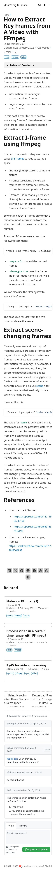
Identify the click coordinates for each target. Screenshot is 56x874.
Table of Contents (22, 65)
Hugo (40, 866)
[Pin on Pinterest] (28, 570)
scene (39, 386)
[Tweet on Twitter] (15, 570)
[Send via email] (40, 570)
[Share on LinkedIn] (9, 570)
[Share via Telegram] (28, 577)
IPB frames (17, 158)
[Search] (39, 5)
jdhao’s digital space (16, 5)
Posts (6, 14)
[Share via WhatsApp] (46, 570)
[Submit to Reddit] (21, 570)
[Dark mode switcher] (45, 5)
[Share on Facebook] (34, 570)
